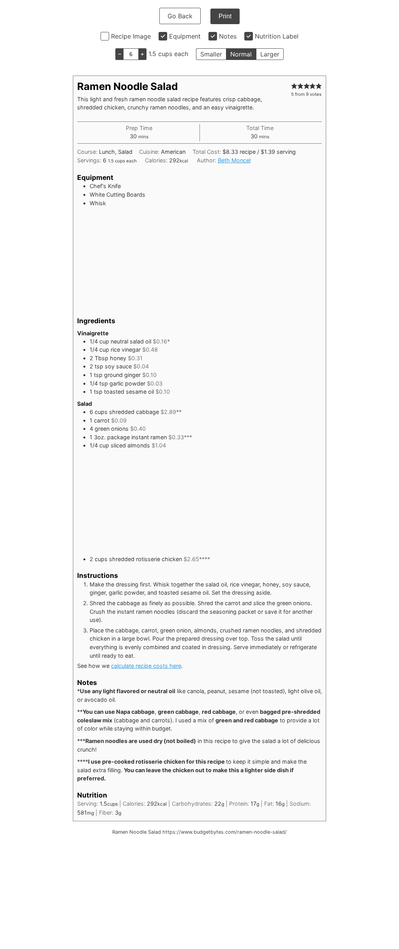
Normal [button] (241, 54)
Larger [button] (269, 54)
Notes (228, 36)
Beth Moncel (234, 160)
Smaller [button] (211, 54)
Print (225, 16)
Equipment (185, 36)
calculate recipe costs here (146, 665)
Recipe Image (131, 36)
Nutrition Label (276, 36)
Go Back (180, 16)
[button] (294, 86)
